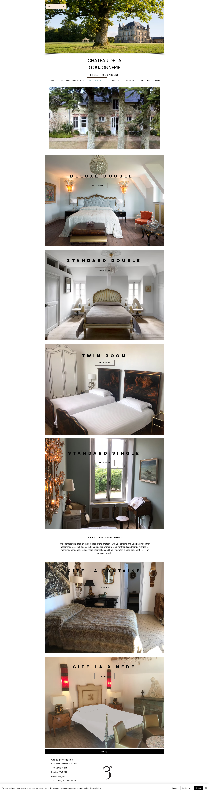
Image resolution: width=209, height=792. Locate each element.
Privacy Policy (95, 788)
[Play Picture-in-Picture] (152, 146)
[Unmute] (56, 146)
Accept (198, 788)
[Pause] (52, 146)
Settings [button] (175, 788)
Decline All (186, 788)
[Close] (206, 788)
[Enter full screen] (156, 146)
